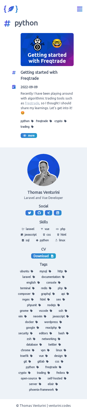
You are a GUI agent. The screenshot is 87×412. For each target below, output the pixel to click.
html (43, 299)
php (60, 288)
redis (44, 288)
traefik (24, 355)
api (63, 293)
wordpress (51, 322)
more (30, 135)
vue (41, 355)
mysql (43, 271)
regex (26, 299)
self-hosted (55, 378)
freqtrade (42, 121)
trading (25, 126)
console (51, 282)
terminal (25, 288)
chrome (25, 350)
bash (61, 333)
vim (20, 316)
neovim (37, 316)
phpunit (32, 305)
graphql (46, 293)
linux (59, 350)
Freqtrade (32, 103)
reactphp (51, 327)
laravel (26, 276)
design (58, 355)
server (33, 384)
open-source (29, 378)
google (30, 327)
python (25, 121)
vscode (43, 310)
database (32, 344)
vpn (43, 350)
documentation (50, 276)
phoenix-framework (41, 389)
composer (24, 293)
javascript (59, 316)
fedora (60, 372)
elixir (51, 384)
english (31, 282)
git (25, 361)
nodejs (51, 305)
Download (41, 256)
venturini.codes (60, 405)
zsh (29, 339)
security (23, 333)
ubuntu (24, 271)
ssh (61, 310)
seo (58, 299)
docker (29, 322)
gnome (24, 310)
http (60, 271)
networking (49, 339)
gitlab (41, 361)
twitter (52, 344)
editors (43, 333)
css (57, 361)
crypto (58, 121)
